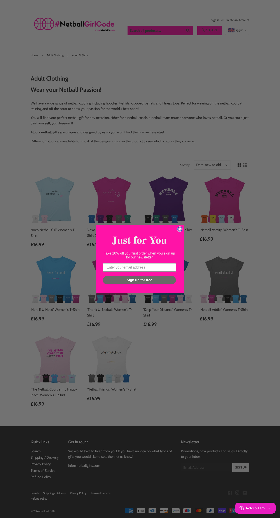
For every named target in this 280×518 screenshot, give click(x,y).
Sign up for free (139, 280)
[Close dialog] (180, 229)
